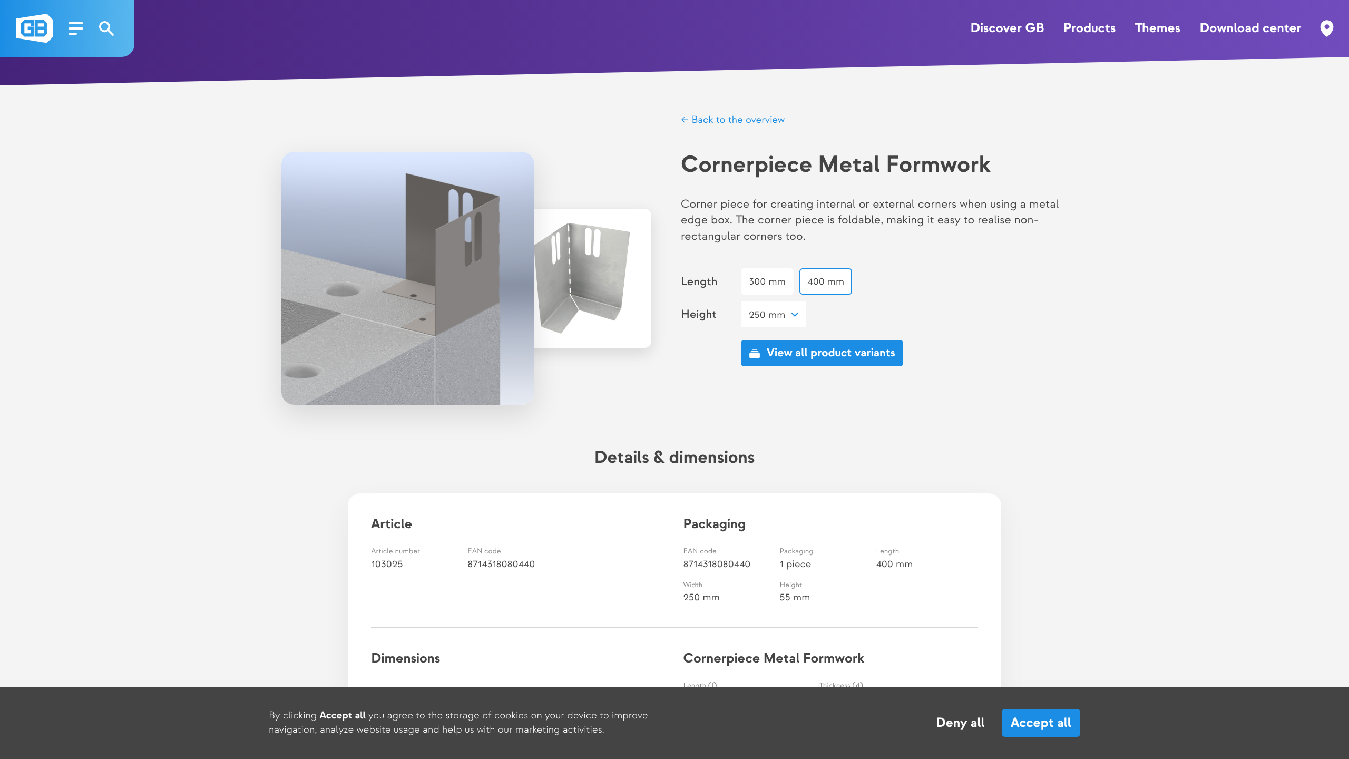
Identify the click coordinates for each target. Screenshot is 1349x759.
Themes (1157, 28)
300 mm (767, 282)
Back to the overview (737, 120)
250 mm (767, 315)
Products (1089, 28)
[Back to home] (34, 28)
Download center (1250, 28)
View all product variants (831, 353)
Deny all (960, 723)
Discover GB (1007, 28)
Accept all (1041, 723)
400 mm (825, 282)
